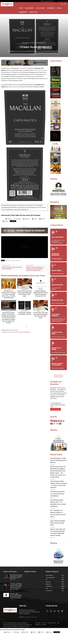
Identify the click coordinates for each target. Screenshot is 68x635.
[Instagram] (51, 611)
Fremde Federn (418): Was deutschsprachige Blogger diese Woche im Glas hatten (24, 293)
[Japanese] (54, 423)
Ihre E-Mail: (53, 398)
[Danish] (60, 420)
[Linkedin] (54, 611)
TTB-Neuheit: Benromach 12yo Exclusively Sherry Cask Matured (57, 494)
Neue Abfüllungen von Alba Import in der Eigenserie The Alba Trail (58, 460)
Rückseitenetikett (15, 86)
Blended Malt (39, 310)
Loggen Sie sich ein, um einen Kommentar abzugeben (16, 332)
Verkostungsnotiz (41, 42)
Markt (40, 289)
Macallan (7, 260)
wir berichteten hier (39, 70)
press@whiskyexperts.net (30, 617)
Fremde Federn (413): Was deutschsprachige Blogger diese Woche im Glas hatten (40, 315)
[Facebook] (47, 611)
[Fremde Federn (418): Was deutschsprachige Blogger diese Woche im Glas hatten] (24, 283)
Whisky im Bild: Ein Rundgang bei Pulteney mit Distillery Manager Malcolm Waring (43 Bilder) (34, 269)
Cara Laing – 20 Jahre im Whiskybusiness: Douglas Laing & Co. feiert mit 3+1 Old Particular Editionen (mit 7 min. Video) (16, 586)
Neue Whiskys (25, 42)
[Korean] (57, 423)
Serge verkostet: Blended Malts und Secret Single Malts (57, 523)
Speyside (32, 42)
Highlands (8, 289)
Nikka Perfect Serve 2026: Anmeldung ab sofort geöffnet (12, 268)
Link (52, 406)
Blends (8, 310)
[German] (51, 420)
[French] (57, 420)
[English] (54, 420)
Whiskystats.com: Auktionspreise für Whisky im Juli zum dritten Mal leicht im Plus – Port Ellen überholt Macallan (8, 294)
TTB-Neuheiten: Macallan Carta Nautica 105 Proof (24, 313)
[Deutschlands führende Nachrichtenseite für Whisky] (8, 4)
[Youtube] (62, 611)
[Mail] (58, 611)
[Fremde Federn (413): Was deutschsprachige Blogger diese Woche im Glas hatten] (40, 305)
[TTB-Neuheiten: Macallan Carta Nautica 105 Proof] (24, 305)
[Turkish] (60, 423)
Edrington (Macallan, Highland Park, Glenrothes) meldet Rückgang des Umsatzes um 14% (40, 293)
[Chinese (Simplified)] (51, 423)
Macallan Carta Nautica (16, 260)
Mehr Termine (58, 376)
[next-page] (26, 327)
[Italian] (63, 420)
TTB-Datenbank (23, 68)
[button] (64, 4)
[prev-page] (22, 327)
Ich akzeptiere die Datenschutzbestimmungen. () (57, 404)
